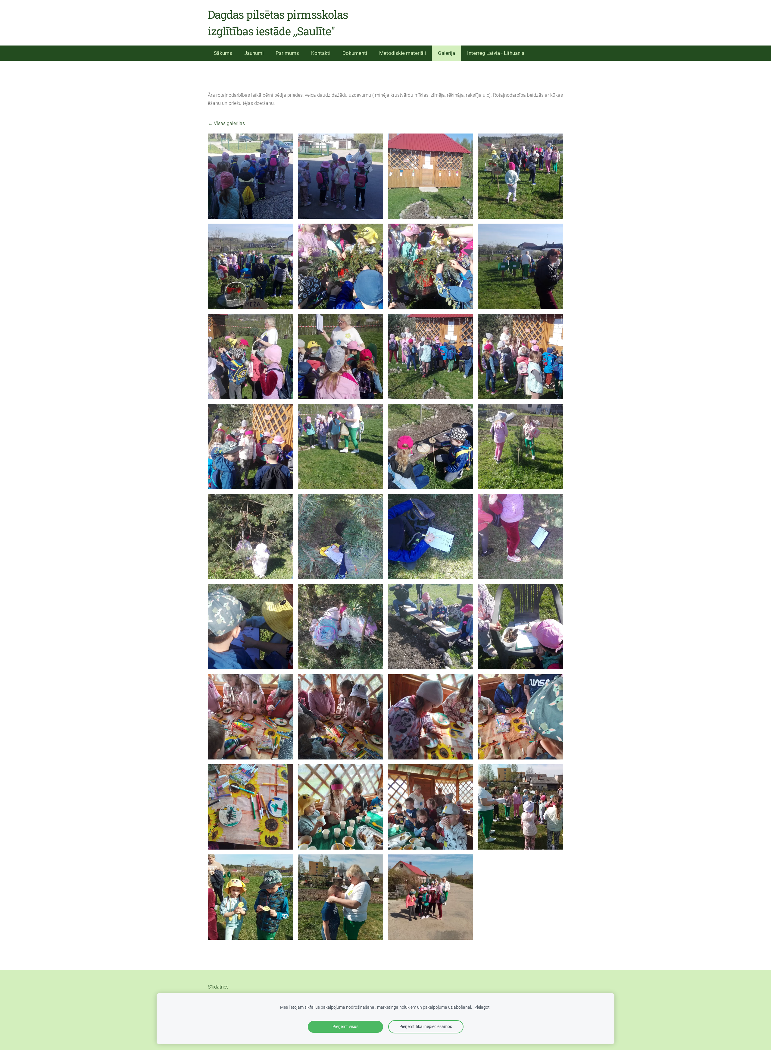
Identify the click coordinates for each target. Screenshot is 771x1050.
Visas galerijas (229, 123)
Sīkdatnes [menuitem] (218, 987)
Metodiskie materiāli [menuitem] (402, 53)
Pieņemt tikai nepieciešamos (425, 1026)
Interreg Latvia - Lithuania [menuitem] (495, 53)
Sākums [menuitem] (223, 53)
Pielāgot (482, 1007)
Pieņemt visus (345, 1026)
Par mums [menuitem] (287, 53)
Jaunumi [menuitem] (254, 53)
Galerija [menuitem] (446, 53)
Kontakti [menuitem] (320, 53)
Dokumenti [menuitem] (354, 53)
